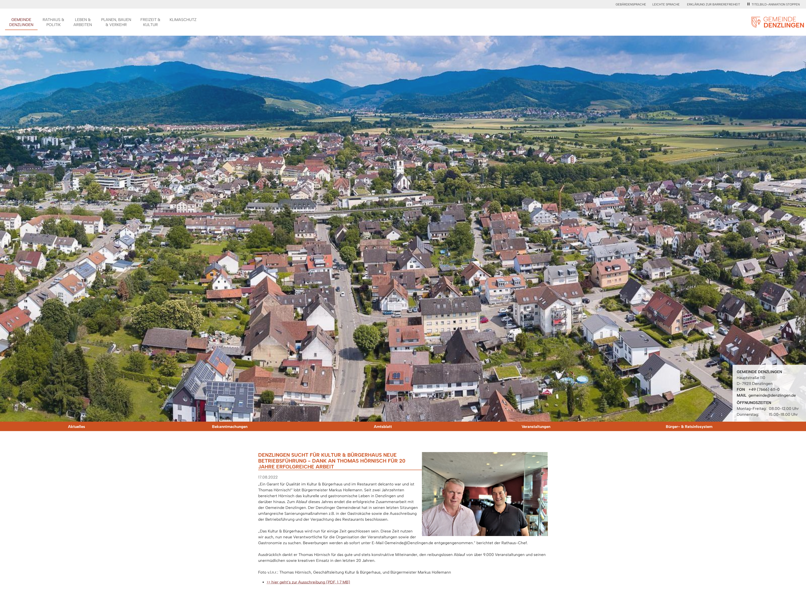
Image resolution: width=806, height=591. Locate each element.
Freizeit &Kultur (150, 22)
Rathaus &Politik (53, 22)
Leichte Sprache (666, 4)
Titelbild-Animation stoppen (776, 4)
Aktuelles (76, 426)
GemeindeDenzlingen (21, 22)
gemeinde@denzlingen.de (772, 395)
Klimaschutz (183, 19)
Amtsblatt (383, 426)
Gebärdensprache (631, 4)
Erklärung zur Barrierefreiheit (713, 4)
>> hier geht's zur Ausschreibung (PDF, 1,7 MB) (308, 582)
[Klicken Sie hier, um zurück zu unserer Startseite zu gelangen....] (777, 25)
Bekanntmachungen (229, 426)
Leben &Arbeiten (82, 22)
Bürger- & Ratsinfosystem (689, 426)
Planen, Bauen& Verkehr (116, 22)
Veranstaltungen (536, 426)
